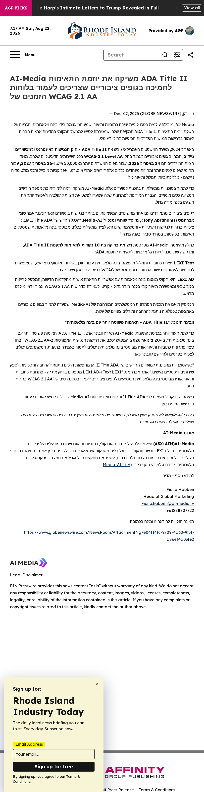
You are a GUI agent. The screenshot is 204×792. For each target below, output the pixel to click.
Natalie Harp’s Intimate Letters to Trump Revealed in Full (92, 8)
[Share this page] (190, 55)
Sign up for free (54, 766)
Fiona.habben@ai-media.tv (167, 503)
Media (109, 464)
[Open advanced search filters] (177, 55)
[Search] (165, 55)
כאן (138, 354)
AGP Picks (16, 7)
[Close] (97, 683)
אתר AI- (122, 464)
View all (192, 7)
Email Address (29, 744)
